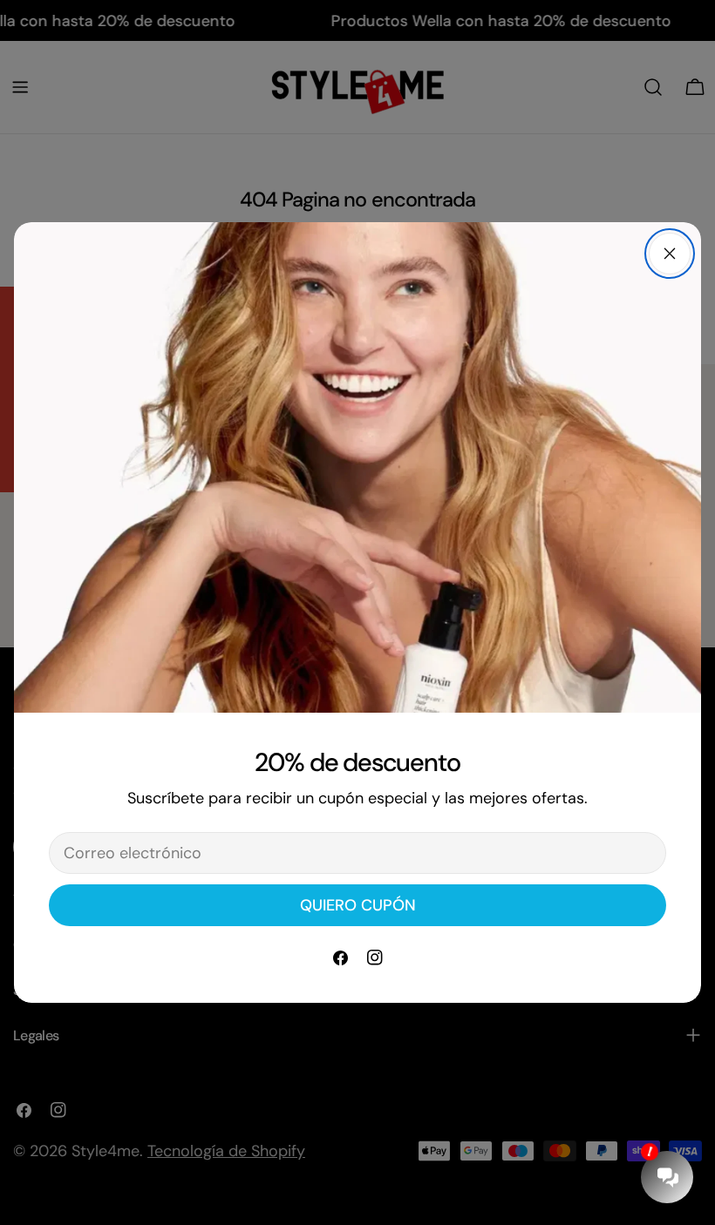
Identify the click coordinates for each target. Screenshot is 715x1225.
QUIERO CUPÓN (358, 905)
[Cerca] (670, 253)
